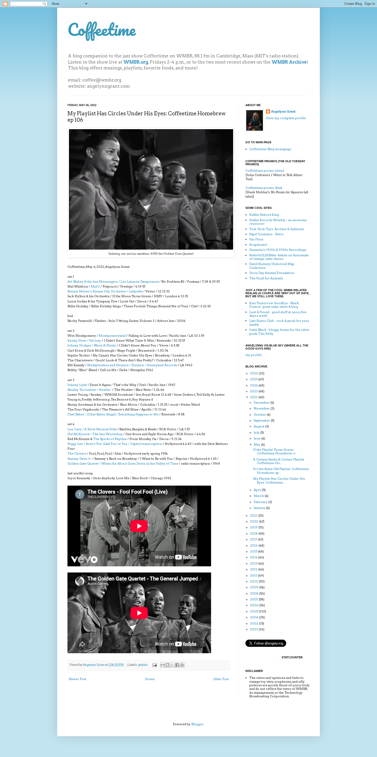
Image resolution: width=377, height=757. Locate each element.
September (262, 420)
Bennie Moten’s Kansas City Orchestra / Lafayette (105, 291)
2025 (254, 379)
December (262, 402)
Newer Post (77, 679)
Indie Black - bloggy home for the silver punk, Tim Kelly (279, 331)
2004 (254, 617)
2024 (254, 385)
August (259, 426)
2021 (254, 515)
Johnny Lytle (77, 385)
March (259, 496)
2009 (254, 587)
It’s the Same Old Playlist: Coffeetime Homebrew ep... (281, 470)
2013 (254, 563)
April (258, 490)
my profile (253, 355)
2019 (254, 527)
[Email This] (162, 665)
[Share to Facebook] (177, 665)
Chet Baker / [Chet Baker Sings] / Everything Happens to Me (112, 414)
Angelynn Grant (94, 665)
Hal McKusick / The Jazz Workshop (95, 434)
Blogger (197, 724)
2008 (254, 593)
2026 (254, 373)
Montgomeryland (112, 335)
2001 (254, 629)
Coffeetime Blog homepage (270, 149)
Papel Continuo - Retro (266, 234)
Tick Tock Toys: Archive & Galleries (276, 229)
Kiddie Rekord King (264, 215)
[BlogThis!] (167, 665)
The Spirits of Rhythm (110, 439)
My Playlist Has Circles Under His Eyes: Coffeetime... (279, 480)
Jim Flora (256, 239)
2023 (254, 391)
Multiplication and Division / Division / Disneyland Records (132, 365)
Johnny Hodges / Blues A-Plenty (91, 345)
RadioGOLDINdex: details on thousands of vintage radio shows (279, 257)
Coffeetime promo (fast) (263, 188)
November (262, 408)
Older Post (221, 679)
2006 (254, 605)
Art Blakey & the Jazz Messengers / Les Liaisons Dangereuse (112, 281)
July (257, 432)
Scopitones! (258, 245)
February (261, 502)
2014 (254, 557)
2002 (254, 623)
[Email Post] (154, 665)
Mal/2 (95, 286)
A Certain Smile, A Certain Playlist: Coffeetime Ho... (279, 461)
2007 (254, 599)
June (257, 438)
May (257, 444)
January (260, 508)
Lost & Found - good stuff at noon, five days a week (277, 314)
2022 (254, 397)
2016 (254, 545)
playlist (143, 665)
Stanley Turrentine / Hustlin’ (89, 390)
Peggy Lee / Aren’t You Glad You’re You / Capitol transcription (114, 444)
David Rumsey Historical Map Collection (271, 265)
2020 (254, 521)
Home (150, 679)
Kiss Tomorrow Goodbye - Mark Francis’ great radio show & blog (274, 305)
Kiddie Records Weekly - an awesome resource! (278, 222)
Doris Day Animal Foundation (271, 273)
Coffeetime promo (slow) (264, 170)
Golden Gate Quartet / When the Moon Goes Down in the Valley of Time (122, 463)
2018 (254, 533)
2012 (254, 569)
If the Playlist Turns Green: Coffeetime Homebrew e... (275, 451)
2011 (254, 575)
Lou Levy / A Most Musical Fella (91, 429)
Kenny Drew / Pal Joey (84, 340)
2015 (254, 551)
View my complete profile (286, 118)
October (260, 414)
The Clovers (76, 453)
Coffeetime (101, 29)
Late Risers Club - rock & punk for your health (279, 322)
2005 (254, 611)
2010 (254, 581)
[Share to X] (172, 665)
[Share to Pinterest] (182, 665)
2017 (254, 539)
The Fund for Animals (266, 278)
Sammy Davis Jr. (79, 459)
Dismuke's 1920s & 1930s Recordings (277, 250)
